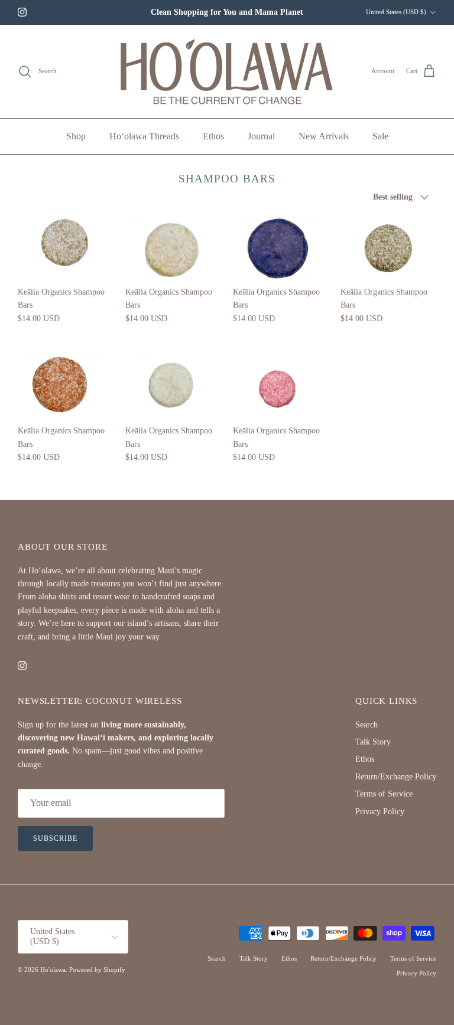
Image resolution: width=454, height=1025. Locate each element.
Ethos (213, 136)
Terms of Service (384, 793)
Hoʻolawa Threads (144, 136)
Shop (76, 136)
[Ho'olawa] (227, 71)
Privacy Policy (379, 811)
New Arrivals (324, 136)
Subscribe (55, 838)
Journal (261, 136)
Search (366, 724)
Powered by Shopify (97, 969)
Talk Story (373, 741)
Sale (380, 136)
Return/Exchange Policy (395, 776)
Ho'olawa (53, 969)
